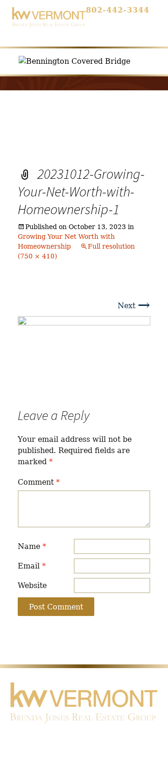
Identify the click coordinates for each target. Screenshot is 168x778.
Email (32, 566)
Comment (39, 482)
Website (32, 585)
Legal (64, 755)
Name (32, 546)
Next (134, 305)
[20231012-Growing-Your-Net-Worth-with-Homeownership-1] (84, 351)
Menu (127, 26)
